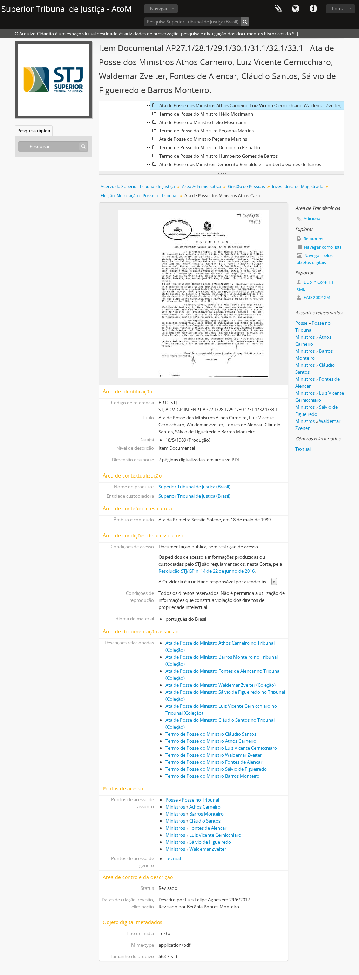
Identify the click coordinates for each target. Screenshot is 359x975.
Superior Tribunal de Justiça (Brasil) (194, 486)
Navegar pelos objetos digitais (315, 259)
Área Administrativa (201, 187)
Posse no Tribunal (200, 800)
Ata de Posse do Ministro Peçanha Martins (203, 139)
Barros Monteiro (206, 814)
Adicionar (313, 218)
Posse (171, 800)
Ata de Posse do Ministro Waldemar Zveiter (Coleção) (220, 685)
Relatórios (313, 239)
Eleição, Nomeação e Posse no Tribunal (139, 196)
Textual (173, 859)
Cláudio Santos (205, 821)
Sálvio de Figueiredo (210, 842)
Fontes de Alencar (207, 828)
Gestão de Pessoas (246, 187)
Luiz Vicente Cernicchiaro (215, 835)
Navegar (159, 8)
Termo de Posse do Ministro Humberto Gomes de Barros (218, 156)
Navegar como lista (322, 247)
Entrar (338, 8)
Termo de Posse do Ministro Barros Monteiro (212, 776)
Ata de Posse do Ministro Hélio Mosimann (202, 122)
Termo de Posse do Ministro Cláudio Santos (210, 734)
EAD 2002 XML (317, 298)
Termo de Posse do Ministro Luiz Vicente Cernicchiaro (221, 748)
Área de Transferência (278, 9)
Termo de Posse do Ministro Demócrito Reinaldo (209, 147)
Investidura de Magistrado (297, 187)
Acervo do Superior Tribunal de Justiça (138, 187)
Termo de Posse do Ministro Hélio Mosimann (206, 114)
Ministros (175, 807)
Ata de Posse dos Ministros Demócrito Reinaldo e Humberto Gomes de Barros (240, 164)
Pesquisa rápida (33, 131)
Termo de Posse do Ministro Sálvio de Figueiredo (216, 769)
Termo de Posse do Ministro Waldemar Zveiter (213, 755)
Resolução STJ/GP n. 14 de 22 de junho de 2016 (206, 571)
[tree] (221, 136)
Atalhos (313, 9)
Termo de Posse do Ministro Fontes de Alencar (213, 762)
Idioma (295, 9)
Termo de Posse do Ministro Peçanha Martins (206, 131)
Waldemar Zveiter (207, 849)
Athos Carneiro (205, 807)
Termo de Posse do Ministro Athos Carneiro (210, 741)
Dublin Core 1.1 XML (315, 285)
